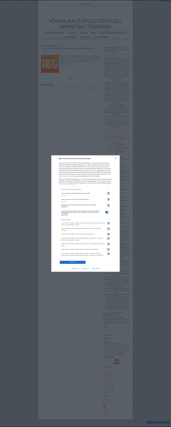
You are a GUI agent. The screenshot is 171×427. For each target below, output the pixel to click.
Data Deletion (75, 268)
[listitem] (85, 189)
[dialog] (85, 213)
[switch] (107, 193)
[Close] (116, 158)
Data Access (85, 268)
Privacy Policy (95, 268)
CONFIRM (72, 262)
